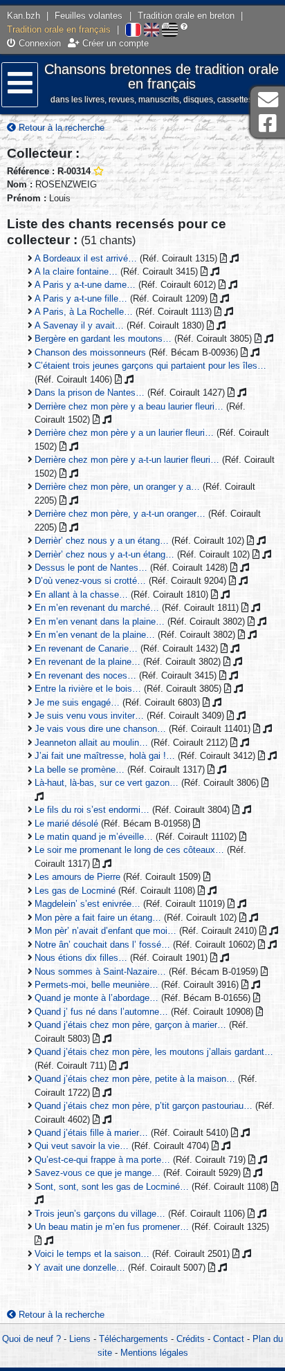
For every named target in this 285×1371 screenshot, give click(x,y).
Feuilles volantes (88, 15)
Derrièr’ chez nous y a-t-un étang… (104, 554)
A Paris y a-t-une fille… (81, 298)
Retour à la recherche (60, 127)
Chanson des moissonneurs (90, 352)
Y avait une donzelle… (80, 1267)
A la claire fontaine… (76, 271)
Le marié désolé (66, 823)
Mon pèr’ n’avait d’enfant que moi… (105, 931)
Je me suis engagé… (77, 702)
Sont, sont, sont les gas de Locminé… (112, 1186)
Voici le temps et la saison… (92, 1254)
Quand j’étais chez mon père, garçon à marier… (130, 1025)
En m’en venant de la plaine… (95, 634)
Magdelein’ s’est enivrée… (87, 904)
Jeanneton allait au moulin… (91, 742)
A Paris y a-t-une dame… (85, 284)
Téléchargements (133, 1339)
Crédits (190, 1339)
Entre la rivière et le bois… (88, 688)
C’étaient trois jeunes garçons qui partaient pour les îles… (150, 365)
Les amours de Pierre (77, 877)
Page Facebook (267, 123)
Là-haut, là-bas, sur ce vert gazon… (106, 782)
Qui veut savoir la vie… (82, 1146)
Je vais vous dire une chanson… (100, 729)
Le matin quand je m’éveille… (94, 836)
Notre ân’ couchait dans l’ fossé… (102, 944)
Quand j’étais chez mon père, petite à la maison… (135, 1079)
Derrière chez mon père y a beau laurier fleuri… (129, 406)
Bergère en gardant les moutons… (103, 338)
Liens (80, 1339)
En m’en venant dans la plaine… (100, 621)
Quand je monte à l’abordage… (96, 998)
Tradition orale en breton (186, 15)
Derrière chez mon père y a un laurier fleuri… (124, 432)
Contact (228, 1339)
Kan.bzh (23, 15)
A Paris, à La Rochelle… (84, 311)
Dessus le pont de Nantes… (91, 567)
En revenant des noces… (85, 675)
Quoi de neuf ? (31, 1339)
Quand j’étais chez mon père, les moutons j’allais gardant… (154, 1052)
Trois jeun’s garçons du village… (100, 1213)
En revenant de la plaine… (87, 661)
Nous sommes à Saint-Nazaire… (100, 971)
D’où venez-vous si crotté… (90, 581)
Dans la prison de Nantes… (90, 392)
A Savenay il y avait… (79, 325)
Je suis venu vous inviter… (89, 715)
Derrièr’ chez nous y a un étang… (102, 540)
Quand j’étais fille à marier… (91, 1133)
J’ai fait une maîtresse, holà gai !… (105, 756)
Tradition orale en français (59, 29)
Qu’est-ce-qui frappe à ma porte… (102, 1159)
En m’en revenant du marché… (97, 607)
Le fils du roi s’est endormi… (92, 809)
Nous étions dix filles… (81, 958)
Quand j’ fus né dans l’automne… (101, 1011)
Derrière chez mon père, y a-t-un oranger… (120, 513)
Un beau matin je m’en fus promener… (112, 1227)
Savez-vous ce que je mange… (97, 1173)
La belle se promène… (80, 769)
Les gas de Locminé (75, 890)
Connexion (38, 43)
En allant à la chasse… (81, 594)
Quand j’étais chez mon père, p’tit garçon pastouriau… (143, 1106)
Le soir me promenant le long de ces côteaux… (129, 850)
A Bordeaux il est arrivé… (86, 258)
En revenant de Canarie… (86, 648)
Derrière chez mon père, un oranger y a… (117, 486)
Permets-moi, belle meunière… (96, 984)
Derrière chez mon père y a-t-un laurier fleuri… (127, 459)
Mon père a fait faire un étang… (98, 917)
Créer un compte (114, 43)
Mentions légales (154, 1352)
